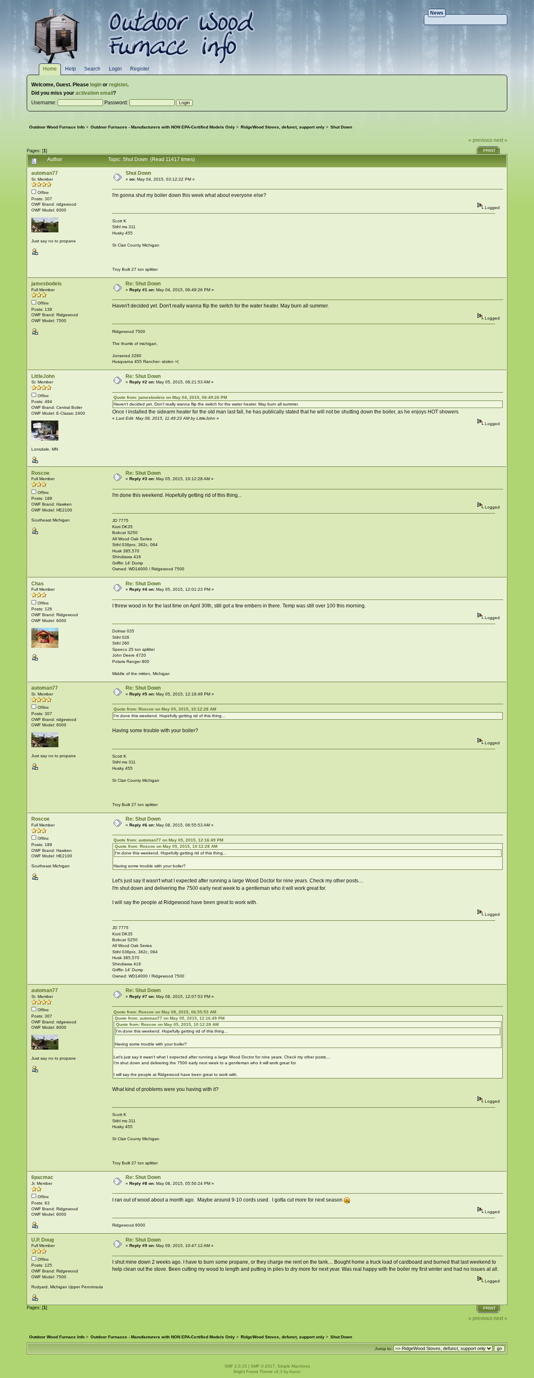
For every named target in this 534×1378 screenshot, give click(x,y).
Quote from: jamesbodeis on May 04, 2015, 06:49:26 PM (170, 397)
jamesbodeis (46, 284)
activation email (94, 93)
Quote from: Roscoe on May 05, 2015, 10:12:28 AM (164, 709)
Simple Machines (293, 1366)
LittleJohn (43, 376)
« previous (480, 140)
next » (500, 140)
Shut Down (138, 173)
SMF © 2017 (263, 1366)
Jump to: (383, 1348)
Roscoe (40, 473)
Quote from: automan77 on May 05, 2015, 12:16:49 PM (168, 840)
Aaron (295, 1371)
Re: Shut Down (143, 284)
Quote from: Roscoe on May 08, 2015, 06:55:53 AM (164, 1012)
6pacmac (42, 1177)
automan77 (44, 173)
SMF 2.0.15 (235, 1366)
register (118, 85)
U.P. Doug (42, 1240)
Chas (37, 584)
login (95, 85)
